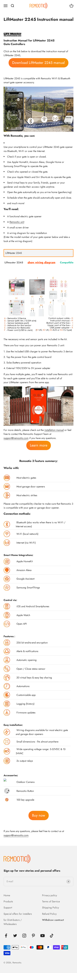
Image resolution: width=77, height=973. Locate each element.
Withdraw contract (53, 920)
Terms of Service (51, 901)
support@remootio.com (16, 438)
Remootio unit (16, 222)
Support (8, 907)
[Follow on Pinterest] (33, 935)
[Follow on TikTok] (51, 935)
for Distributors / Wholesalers (13, 922)
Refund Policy (49, 914)
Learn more (38, 445)
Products (8, 901)
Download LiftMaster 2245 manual (38, 62)
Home (7, 895)
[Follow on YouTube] (42, 935)
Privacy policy (49, 895)
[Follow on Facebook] (6, 935)
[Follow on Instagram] (24, 935)
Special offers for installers (18, 914)
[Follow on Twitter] (15, 935)
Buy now (38, 815)
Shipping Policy (50, 907)
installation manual (54, 430)
